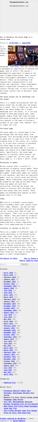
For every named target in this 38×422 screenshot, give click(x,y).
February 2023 (10, 352)
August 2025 (9, 288)
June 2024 (8, 317)
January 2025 (9, 301)
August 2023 (9, 339)
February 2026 (10, 277)
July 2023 (8, 341)
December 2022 (10, 357)
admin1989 (26, 43)
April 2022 (8, 374)
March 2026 (8, 275)
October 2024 (9, 308)
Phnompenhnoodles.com (19, 2)
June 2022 (8, 370)
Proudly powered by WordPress (13, 418)
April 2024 (8, 321)
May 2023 (7, 346)
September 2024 (10, 310)
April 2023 (8, 348)
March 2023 (8, 350)
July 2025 (8, 290)
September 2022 (10, 363)
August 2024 (9, 312)
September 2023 (10, 337)
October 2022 (9, 361)
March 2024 (8, 324)
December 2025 (10, 282)
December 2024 (10, 304)
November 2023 (10, 332)
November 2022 (10, 359)
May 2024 (7, 319)
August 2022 (9, 365)
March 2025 (8, 297)
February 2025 (10, 299)
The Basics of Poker (9, 258)
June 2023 (8, 343)
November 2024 (10, 306)
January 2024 (9, 328)
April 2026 (8, 273)
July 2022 (8, 368)
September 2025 (10, 286)
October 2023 (9, 335)
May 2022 (7, 372)
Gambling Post (10, 383)
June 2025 (8, 293)
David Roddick (19, 421)
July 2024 (8, 315)
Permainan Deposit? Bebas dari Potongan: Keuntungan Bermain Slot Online (19, 393)
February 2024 (10, 326)
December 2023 (10, 330)
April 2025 (8, 295)
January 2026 (9, 279)
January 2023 (9, 354)
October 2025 (9, 284)
